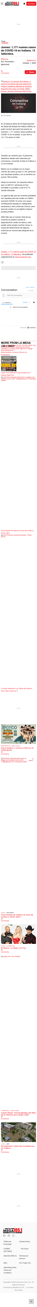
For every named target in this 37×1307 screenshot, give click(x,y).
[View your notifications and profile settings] (24, 4)
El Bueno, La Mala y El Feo (13, 947)
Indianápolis (5, 746)
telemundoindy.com (23, 257)
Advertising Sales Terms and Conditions (10, 1270)
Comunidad (5, 1110)
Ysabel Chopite (15, 746)
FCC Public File (25, 1263)
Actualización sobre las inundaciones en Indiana (17, 1147)
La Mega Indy (10, 946)
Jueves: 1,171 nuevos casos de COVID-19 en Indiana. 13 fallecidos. (18, 252)
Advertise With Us (10, 1256)
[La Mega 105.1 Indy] (12, 1232)
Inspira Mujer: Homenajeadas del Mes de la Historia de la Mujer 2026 (18, 1113)
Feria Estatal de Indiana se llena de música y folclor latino (17, 915)
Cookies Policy (24, 1241)
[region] (18, 308)
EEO (5, 1263)
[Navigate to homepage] (12, 4)
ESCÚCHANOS (31, 3)
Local (3, 912)
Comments (5, 73)
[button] (18, 41)
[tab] (7, 302)
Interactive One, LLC (23, 1282)
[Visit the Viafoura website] (31, 327)
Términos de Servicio (23, 1257)
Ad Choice (25, 1249)
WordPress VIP (18, 1287)
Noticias (5, 43)
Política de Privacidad (7, 1243)
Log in (27, 287)
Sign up (32, 287)
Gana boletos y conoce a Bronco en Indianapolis (17, 748)
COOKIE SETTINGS (8, 1250)
